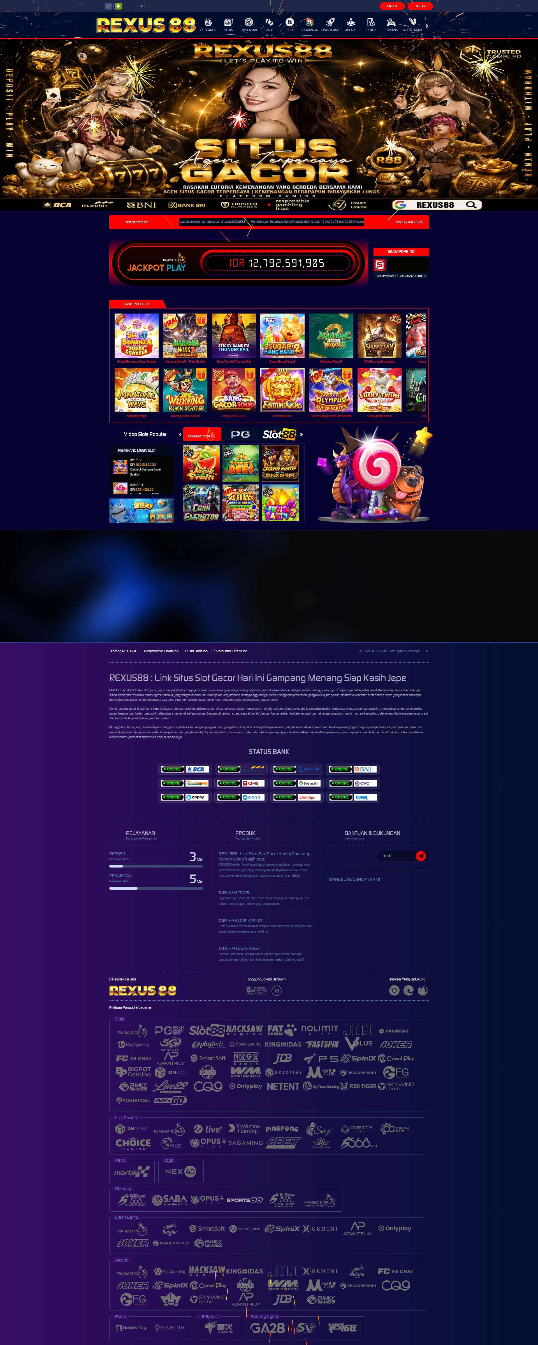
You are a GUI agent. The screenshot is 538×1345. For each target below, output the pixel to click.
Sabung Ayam (412, 30)
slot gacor (130, 709)
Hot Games (208, 30)
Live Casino (249, 30)
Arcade (350, 30)
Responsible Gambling (161, 651)
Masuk (392, 6)
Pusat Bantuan (196, 651)
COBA (204, 457)
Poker (371, 30)
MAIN (140, 335)
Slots (228, 30)
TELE (387, 856)
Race (269, 30)
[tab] (202, 434)
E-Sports (391, 30)
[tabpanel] (269, 125)
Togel (289, 30)
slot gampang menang (208, 727)
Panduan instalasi (488, 596)
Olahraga (310, 30)
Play (176, 268)
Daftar (420, 6)
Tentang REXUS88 (123, 651)
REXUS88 (115, 690)
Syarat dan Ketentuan (230, 651)
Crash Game (330, 30)
